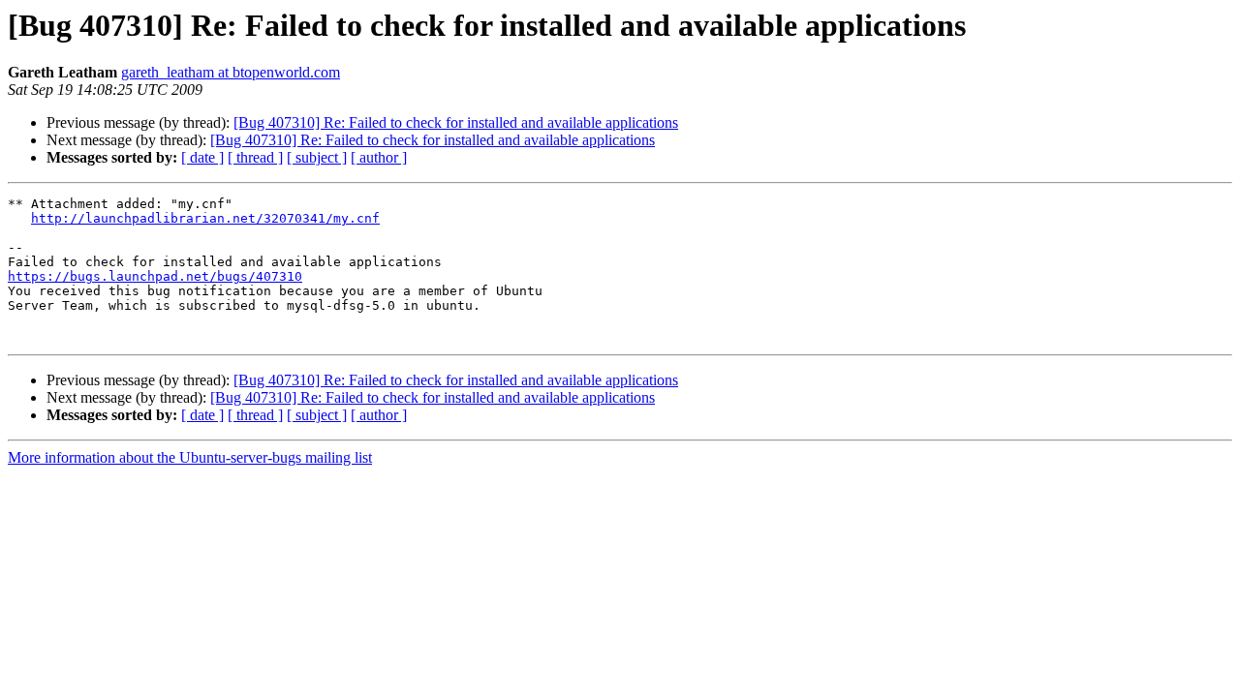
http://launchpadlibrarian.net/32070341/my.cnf (205, 218)
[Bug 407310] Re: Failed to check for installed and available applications (455, 122)
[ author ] (379, 157)
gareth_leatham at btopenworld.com (230, 72)
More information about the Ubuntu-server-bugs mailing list (190, 457)
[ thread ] (255, 157)
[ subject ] (317, 157)
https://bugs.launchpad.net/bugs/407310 (155, 276)
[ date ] (202, 157)
